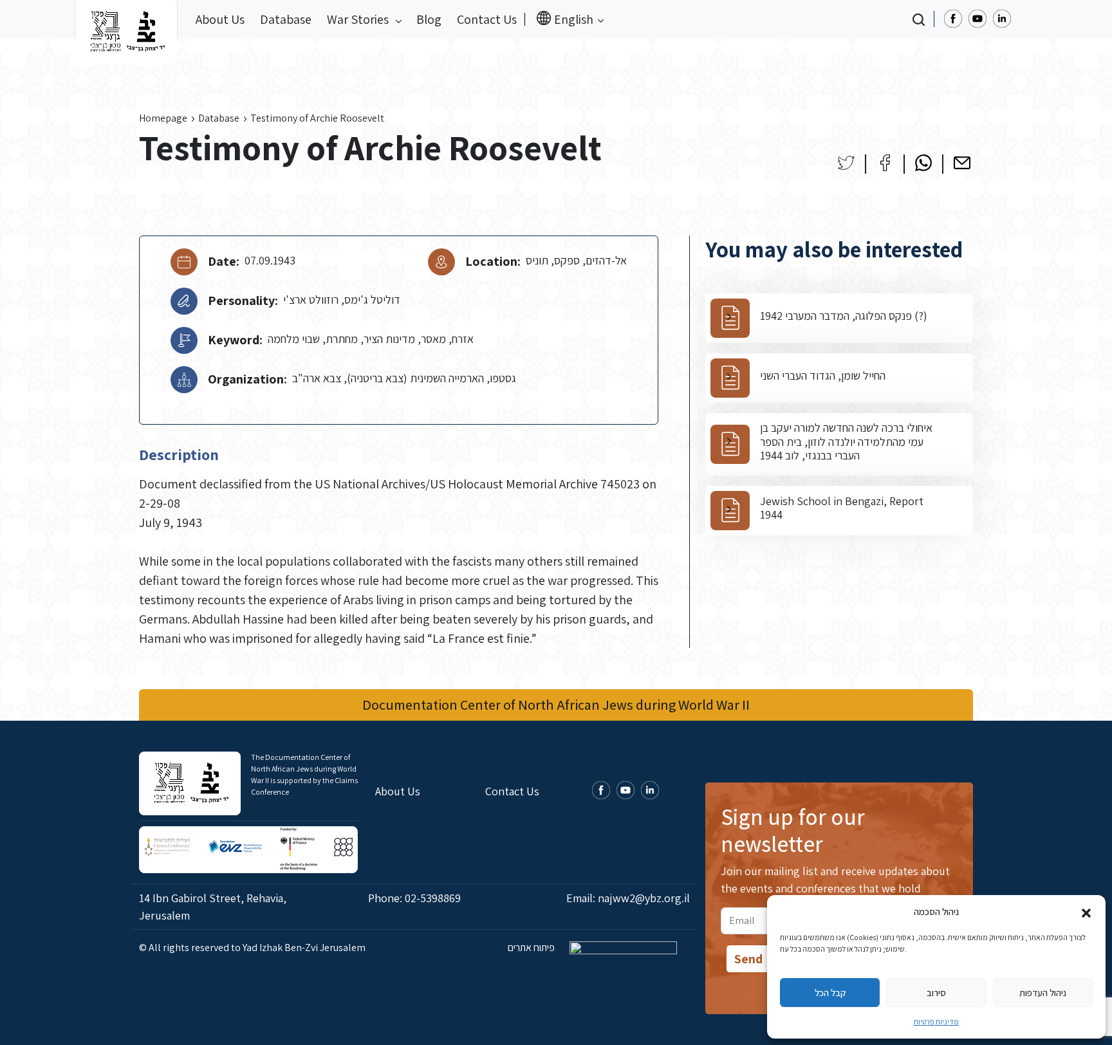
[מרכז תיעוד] (126, 19)
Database (285, 19)
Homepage (163, 118)
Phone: (414, 898)
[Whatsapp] (923, 162)
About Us (220, 19)
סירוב (936, 992)
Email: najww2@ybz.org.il (628, 898)
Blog (428, 19)
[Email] (962, 162)
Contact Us (487, 19)
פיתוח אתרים (532, 947)
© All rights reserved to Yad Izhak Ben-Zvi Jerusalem (252, 947)
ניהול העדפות (1042, 992)
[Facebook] (884, 162)
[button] (1086, 911)
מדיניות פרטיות (936, 1021)
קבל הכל (830, 992)
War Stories (359, 19)
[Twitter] (846, 162)
